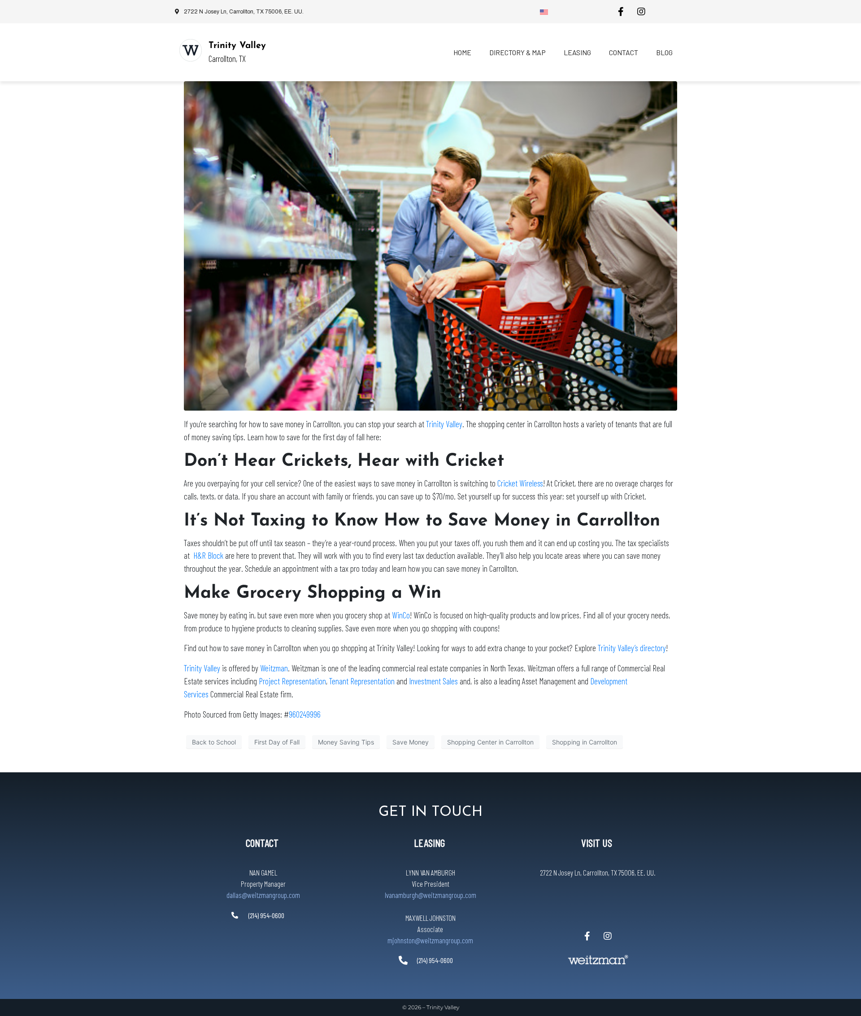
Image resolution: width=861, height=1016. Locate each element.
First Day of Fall (277, 742)
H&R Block (208, 555)
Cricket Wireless (520, 483)
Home (462, 52)
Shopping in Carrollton (584, 742)
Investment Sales (434, 681)
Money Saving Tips (346, 742)
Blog (664, 52)
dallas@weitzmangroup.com (263, 894)
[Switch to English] (543, 12)
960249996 (305, 714)
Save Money (410, 742)
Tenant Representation (362, 681)
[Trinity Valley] (190, 50)
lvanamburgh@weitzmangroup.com (430, 894)
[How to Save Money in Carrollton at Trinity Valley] (430, 245)
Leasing (577, 52)
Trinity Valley (237, 45)
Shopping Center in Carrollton (490, 742)
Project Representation (292, 681)
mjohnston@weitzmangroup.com (430, 940)
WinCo (401, 615)
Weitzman (274, 668)
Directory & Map (517, 52)
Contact (623, 52)
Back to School (214, 742)
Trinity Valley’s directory (632, 648)
